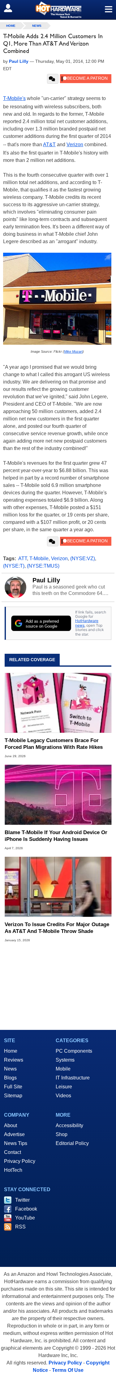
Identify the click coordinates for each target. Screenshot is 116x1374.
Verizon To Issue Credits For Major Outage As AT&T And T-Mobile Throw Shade (57, 928)
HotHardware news (86, 622)
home (10, 25)
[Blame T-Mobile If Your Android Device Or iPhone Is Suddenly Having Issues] (58, 795)
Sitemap (13, 1095)
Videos (63, 1095)
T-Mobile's (14, 98)
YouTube (25, 1217)
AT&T (49, 144)
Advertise (14, 1134)
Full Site (13, 1086)
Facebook (26, 1208)
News (36, 25)
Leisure (64, 1086)
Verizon (75, 144)
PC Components (74, 1051)
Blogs (10, 1077)
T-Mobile (39, 558)
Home (10, 1051)
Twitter (22, 1200)
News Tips (15, 1143)
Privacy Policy (19, 1161)
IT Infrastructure (73, 1077)
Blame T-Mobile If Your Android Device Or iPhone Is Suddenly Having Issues (56, 836)
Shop (61, 1134)
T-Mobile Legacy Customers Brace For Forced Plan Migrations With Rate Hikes (54, 743)
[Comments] (52, 79)
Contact (12, 1152)
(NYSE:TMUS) (43, 565)
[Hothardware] (58, 10)
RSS (20, 1226)
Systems (65, 1060)
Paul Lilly (46, 580)
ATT (22, 558)
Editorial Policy (72, 1143)
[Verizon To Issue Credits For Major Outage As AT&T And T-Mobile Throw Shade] (58, 887)
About (10, 1125)
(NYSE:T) (13, 565)
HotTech (13, 1170)
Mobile (63, 1068)
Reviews (13, 1060)
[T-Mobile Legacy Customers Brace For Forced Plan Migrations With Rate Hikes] (58, 703)
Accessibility (69, 1125)
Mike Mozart (73, 351)
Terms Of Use (68, 1370)
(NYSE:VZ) (82, 558)
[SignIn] (12, 8)
